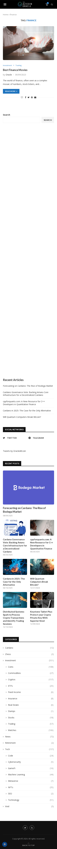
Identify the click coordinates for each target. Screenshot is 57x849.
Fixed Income (30, 692)
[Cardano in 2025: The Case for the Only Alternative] (15, 567)
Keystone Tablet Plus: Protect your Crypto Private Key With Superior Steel (41, 616)
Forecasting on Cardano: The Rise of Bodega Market (28, 385)
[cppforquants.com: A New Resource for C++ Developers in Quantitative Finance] (42, 528)
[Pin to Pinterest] (32, 97)
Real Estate (30, 705)
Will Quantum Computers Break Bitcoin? (22, 417)
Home (5, 14)
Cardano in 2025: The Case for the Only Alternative (27, 410)
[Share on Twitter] (29, 97)
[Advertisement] (28, 250)
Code (30, 755)
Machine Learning (30, 774)
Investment (7, 65)
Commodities (30, 673)
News (29, 736)
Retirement (29, 742)
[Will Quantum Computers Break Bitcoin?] (42, 567)
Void (29, 806)
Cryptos (30, 679)
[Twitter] (25, 827)
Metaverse (30, 781)
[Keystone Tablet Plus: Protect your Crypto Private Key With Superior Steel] (42, 600)
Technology (30, 800)
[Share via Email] (35, 97)
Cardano (29, 647)
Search (6, 114)
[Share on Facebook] (25, 97)
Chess (29, 654)
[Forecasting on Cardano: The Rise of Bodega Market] (28, 487)
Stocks (30, 717)
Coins (30, 666)
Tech (29, 749)
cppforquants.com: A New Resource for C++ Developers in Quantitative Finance (24, 403)
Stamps (30, 711)
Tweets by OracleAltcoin (14, 451)
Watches (30, 730)
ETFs (30, 685)
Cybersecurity (30, 761)
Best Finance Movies (15, 70)
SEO (30, 793)
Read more (10, 91)
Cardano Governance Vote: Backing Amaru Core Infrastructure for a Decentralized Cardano (25, 394)
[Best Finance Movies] (28, 43)
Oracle (9, 74)
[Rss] (32, 827)
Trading (18, 65)
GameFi (30, 768)
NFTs (30, 787)
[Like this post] (22, 97)
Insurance (30, 698)
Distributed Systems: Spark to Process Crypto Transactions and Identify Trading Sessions (13, 617)
